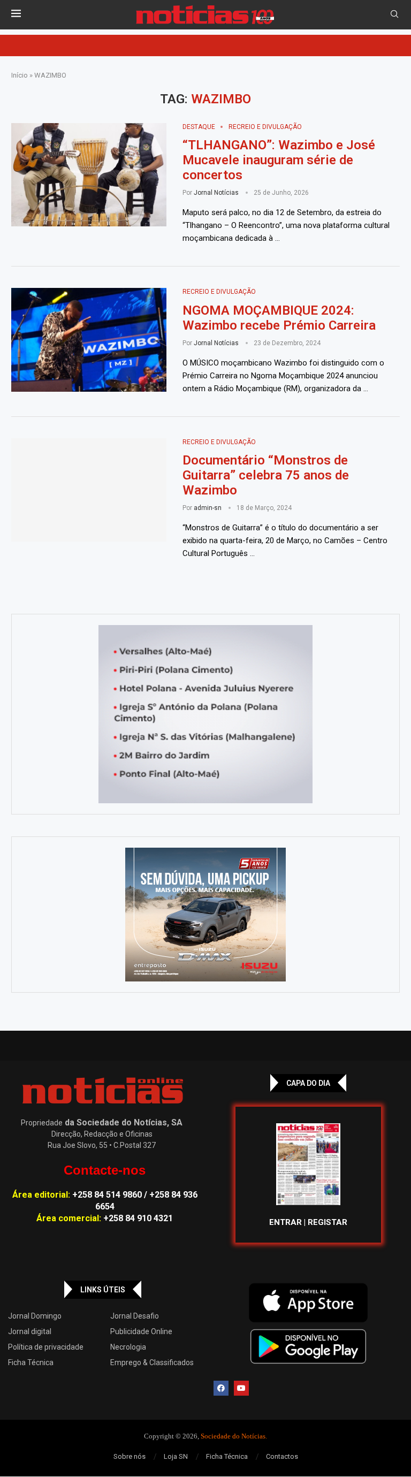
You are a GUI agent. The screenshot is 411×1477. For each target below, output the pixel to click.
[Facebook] (221, 1388)
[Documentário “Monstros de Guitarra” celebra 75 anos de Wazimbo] (88, 490)
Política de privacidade (45, 1347)
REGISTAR (327, 1222)
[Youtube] (241, 1388)
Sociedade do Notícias (233, 1436)
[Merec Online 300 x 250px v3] (205, 914)
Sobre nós (129, 1456)
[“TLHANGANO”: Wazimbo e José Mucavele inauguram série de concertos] (88, 175)
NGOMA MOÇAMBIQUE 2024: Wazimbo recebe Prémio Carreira (280, 318)
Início (19, 75)
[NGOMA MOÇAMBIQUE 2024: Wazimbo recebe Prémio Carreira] (88, 340)
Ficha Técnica (31, 1362)
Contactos (282, 1456)
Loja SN (176, 1456)
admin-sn (208, 508)
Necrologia (128, 1347)
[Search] (394, 14)
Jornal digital (29, 1331)
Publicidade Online (141, 1331)
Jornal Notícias (216, 192)
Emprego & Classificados (152, 1362)
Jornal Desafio (134, 1316)
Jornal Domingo (35, 1316)
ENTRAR (285, 1222)
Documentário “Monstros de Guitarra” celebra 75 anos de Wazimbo (265, 475)
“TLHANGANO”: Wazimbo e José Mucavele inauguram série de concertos (278, 160)
